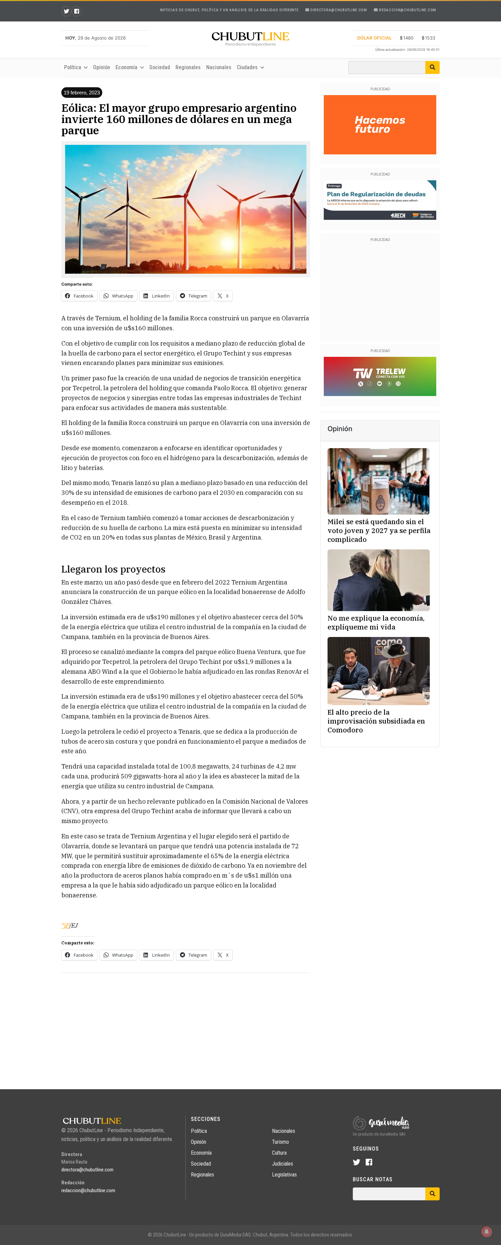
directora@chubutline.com (338, 10)
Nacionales (218, 67)
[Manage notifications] (486, 1231)
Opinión (101, 67)
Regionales (188, 67)
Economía (201, 1153)
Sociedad (159, 67)
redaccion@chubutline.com (407, 10)
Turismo (280, 1142)
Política (199, 1131)
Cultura (279, 1153)
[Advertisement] (185, 1026)
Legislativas (284, 1174)
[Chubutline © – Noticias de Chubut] (250, 40)
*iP (65, 925)
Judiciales (282, 1163)
